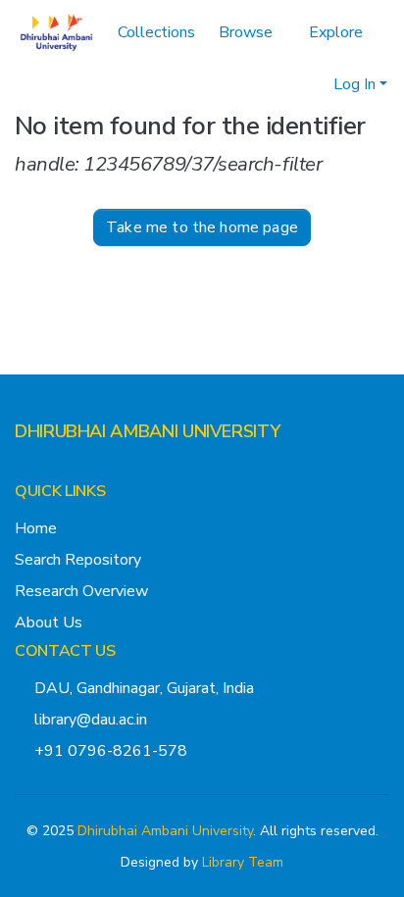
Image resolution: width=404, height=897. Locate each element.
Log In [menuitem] (354, 84)
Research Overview (81, 591)
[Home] (56, 32)
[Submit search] (287, 84)
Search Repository (78, 560)
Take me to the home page (202, 227)
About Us (48, 622)
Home (36, 528)
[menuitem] (252, 32)
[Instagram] (54, 470)
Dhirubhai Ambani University (165, 831)
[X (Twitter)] (22, 470)
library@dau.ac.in (90, 719)
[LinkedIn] (85, 470)
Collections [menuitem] (156, 32)
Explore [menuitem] (336, 32)
